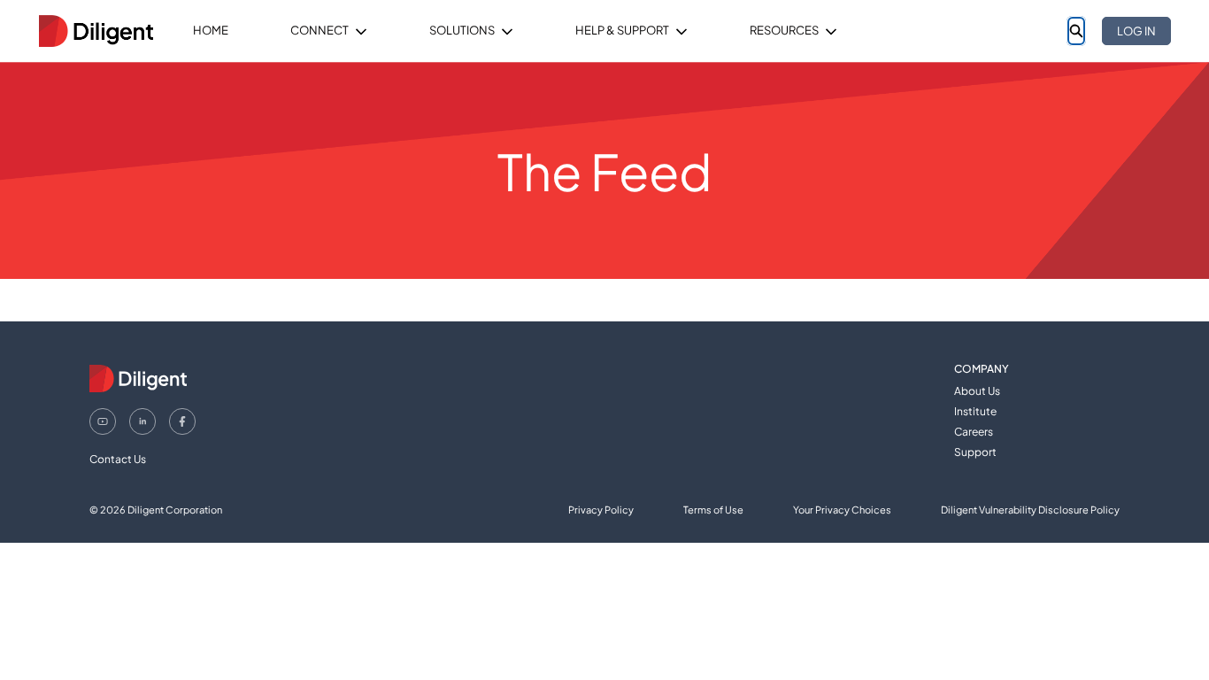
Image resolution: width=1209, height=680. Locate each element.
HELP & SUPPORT (622, 30)
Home (210, 30)
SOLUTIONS (462, 30)
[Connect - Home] (95, 31)
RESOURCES (784, 30)
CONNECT (319, 30)
